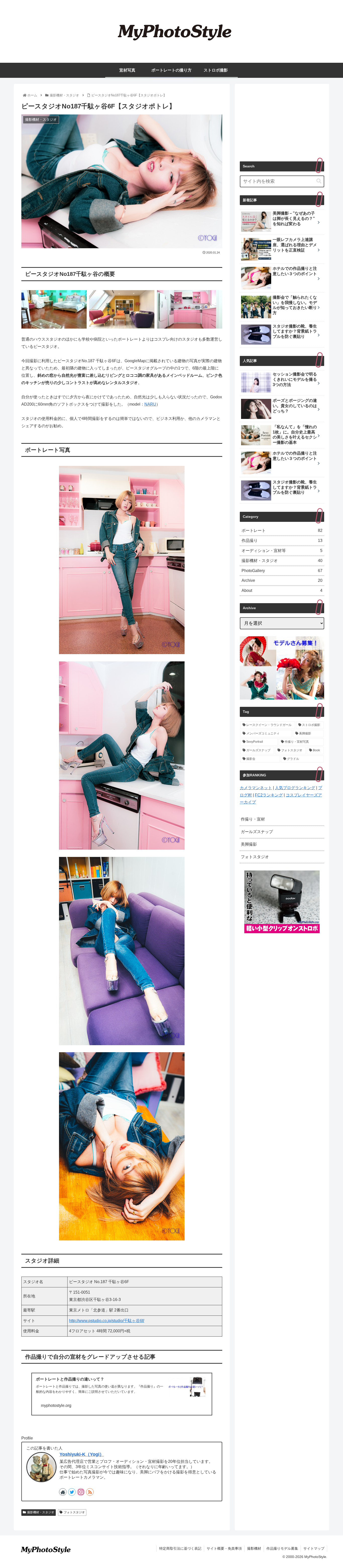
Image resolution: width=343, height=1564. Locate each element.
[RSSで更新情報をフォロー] (90, 1492)
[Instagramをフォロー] (81, 1492)
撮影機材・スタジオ (40, 1512)
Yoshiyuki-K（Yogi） (82, 1454)
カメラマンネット (256, 788)
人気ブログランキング (295, 788)
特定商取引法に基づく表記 (180, 1548)
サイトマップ (313, 1548)
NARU (150, 404)
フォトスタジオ (74, 1512)
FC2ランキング (269, 795)
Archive (282, 580)
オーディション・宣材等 (282, 550)
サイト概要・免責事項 (224, 1548)
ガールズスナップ (257, 832)
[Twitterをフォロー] (72, 1492)
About (282, 590)
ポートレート (282, 530)
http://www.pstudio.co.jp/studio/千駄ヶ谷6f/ (106, 1321)
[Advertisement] (282, 120)
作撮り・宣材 (253, 819)
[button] (318, 181)
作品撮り (282, 540)
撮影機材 (254, 1548)
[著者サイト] (63, 1492)
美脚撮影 (249, 844)
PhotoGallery (282, 571)
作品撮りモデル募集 (282, 1548)
